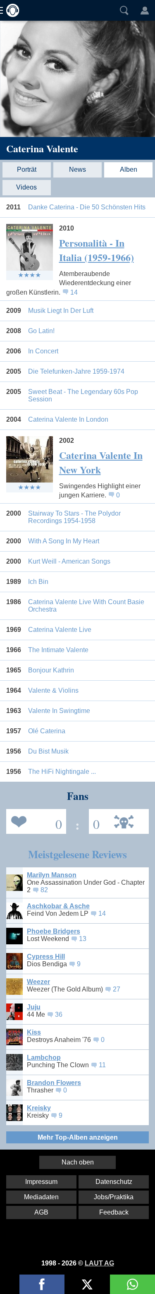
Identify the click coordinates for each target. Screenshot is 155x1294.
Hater (94, 821)
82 (44, 889)
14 (74, 292)
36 (58, 1014)
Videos (26, 187)
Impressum (41, 1181)
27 (116, 989)
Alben (128, 169)
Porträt (26, 169)
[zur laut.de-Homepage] (10, 10)
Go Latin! (41, 330)
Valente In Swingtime (59, 710)
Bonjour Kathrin (51, 670)
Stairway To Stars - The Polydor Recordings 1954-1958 (74, 517)
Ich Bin (38, 581)
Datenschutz (113, 1181)
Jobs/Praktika (114, 1196)
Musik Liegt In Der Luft (60, 310)
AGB (41, 1212)
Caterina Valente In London (68, 419)
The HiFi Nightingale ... (62, 771)
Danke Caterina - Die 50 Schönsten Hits (86, 207)
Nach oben (78, 1162)
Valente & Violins (53, 690)
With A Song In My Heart (63, 541)
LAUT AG (99, 1263)
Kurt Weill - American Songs (69, 561)
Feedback (114, 1212)
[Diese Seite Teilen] (41, 1284)
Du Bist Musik (48, 751)
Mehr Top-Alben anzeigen (78, 1137)
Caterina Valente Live (59, 629)
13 (82, 938)
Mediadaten (41, 1196)
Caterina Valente (42, 148)
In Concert (43, 351)
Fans (34, 821)
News (77, 169)
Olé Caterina (46, 731)
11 (102, 1064)
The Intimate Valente (58, 649)
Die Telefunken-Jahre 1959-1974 (76, 371)
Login (144, 10)
